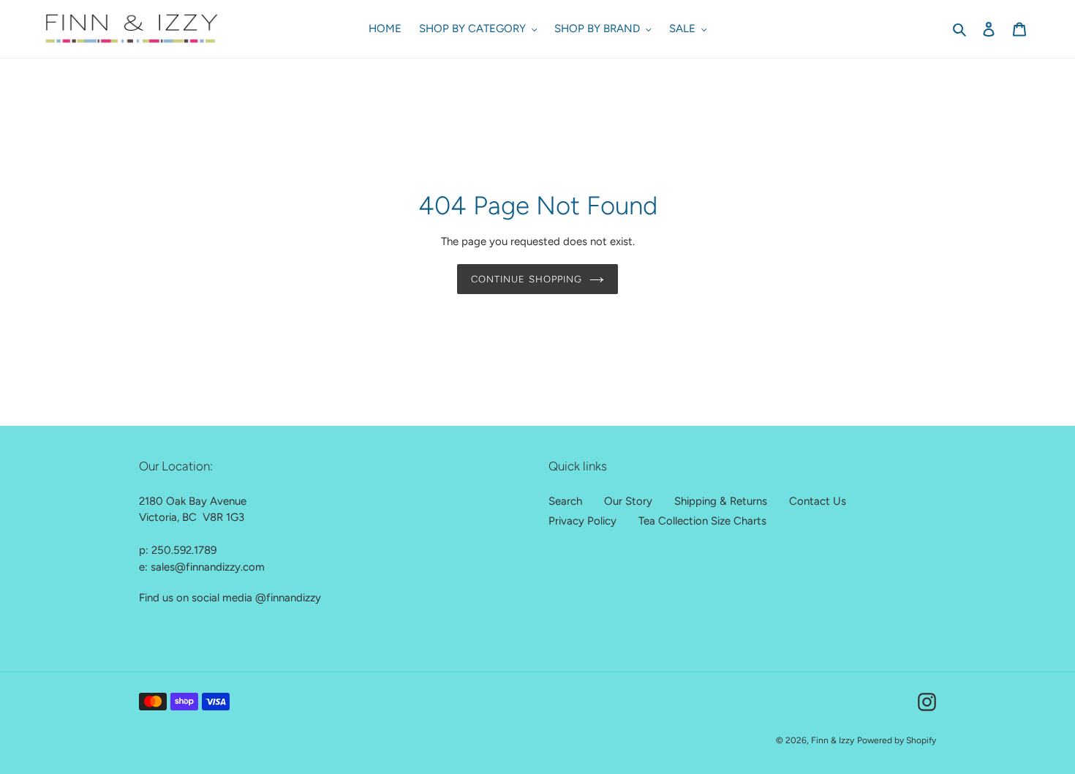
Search (565, 501)
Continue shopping (526, 279)
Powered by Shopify (896, 740)
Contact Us (817, 501)
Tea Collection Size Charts (702, 520)
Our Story (628, 501)
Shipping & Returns (720, 501)
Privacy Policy (582, 520)
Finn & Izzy (832, 740)
